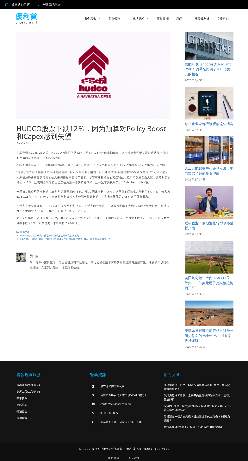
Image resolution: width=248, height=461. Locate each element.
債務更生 (21, 411)
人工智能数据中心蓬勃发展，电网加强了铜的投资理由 (209, 171)
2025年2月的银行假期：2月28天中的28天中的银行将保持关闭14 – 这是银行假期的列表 (65, 239)
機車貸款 (21, 398)
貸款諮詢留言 (20, 4)
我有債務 (114, 18)
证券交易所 (26, 232)
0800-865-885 (109, 413)
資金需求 (90, 18)
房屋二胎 (21, 391)
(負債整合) (33, 385)
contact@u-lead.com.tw (115, 404)
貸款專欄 (163, 18)
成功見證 (138, 18)
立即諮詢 (223, 18)
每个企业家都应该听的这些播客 (209, 123)
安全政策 (134, 458)
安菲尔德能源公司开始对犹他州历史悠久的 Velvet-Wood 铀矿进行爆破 (209, 335)
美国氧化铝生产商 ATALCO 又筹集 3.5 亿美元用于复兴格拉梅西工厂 (209, 282)
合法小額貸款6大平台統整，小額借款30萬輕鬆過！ (194, 427)
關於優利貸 (202, 18)
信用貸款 (21, 418)
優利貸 (27, 16)
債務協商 (21, 405)
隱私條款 (114, 458)
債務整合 (21, 385)
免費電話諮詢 (51, 4)
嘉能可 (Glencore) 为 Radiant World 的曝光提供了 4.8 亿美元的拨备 (208, 69)
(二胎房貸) (33, 391)
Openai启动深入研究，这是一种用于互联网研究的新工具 (49, 235)
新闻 (179, 18)
